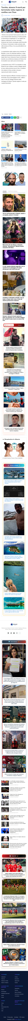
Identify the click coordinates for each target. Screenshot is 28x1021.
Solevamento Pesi (5, 1007)
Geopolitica (17, 988)
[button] (2, 2)
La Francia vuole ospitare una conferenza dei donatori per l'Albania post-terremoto (21, 164)
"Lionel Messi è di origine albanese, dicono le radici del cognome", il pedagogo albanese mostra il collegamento (17, 830)
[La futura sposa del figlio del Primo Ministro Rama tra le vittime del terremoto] (5, 817)
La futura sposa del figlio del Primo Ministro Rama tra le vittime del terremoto (17, 817)
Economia (17, 978)
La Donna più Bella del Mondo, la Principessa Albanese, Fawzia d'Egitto (18, 823)
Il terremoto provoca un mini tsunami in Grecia (21, 150)
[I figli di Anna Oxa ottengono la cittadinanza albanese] (5, 796)
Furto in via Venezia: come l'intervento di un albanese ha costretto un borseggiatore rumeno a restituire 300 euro (18, 809)
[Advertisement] (14, 98)
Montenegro (3, 991)
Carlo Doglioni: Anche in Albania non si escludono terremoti (20, 133)
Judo (2, 1010)
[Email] (18, 117)
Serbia (2, 997)
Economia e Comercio (19, 994)
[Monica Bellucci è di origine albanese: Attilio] (5, 838)
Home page (3, 5)
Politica (16, 977)
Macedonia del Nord (5, 993)
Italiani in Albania (4, 982)
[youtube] (14, 633)
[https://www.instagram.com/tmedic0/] (20, 633)
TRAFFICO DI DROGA (13, 191)
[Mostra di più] (20, 117)
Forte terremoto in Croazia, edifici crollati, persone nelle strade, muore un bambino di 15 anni (7, 164)
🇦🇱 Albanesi (19, 325)
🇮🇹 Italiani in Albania (9, 325)
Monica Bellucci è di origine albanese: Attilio (18, 837)
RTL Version (22, 1017)
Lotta (2, 1008)
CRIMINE (5, 191)
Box (2, 1005)
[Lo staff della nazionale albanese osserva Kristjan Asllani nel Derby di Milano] (5, 783)
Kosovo (2, 989)
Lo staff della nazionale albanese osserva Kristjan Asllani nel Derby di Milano (17, 782)
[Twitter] (12, 117)
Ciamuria (3, 978)
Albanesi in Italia (4, 980)
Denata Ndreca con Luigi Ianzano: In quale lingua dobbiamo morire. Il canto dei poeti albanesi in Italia (18, 802)
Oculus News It (18, 1019)
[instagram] (17, 633)
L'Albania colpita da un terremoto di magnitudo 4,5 (7, 150)
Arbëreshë (3, 977)
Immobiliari (17, 996)
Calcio (2, 1003)
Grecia (2, 995)
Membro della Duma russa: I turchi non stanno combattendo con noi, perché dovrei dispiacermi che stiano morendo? (7, 134)
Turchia (10, 114)
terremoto (9, 5)
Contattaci (16, 1017)
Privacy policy (10, 1017)
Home (5, 1017)
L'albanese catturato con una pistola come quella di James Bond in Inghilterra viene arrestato (17, 789)
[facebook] (8, 633)
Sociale (16, 982)
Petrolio (16, 990)
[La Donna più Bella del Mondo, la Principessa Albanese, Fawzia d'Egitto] (5, 824)
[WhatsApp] (15, 117)
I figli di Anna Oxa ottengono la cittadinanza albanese (16, 795)
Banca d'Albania (18, 992)
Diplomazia (17, 980)
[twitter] (11, 633)
